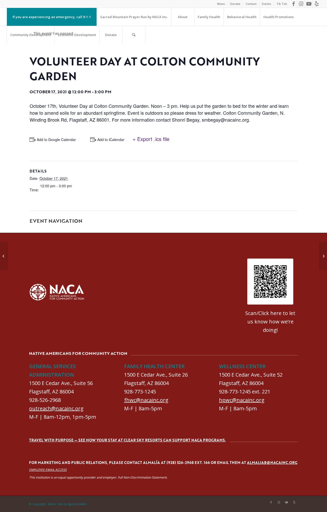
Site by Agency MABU (72, 504)
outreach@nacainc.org (56, 408)
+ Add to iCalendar (109, 139)
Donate (235, 4)
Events (266, 4)
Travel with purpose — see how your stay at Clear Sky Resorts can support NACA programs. (127, 440)
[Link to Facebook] (293, 4)
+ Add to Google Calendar (55, 139)
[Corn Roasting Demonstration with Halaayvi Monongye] (4, 256)
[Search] (133, 35)
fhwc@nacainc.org (146, 400)
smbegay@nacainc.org (225, 119)
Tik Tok (281, 4)
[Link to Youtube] (308, 4)
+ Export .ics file (151, 139)
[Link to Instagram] (301, 4)
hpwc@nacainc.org (241, 400)
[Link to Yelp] (316, 4)
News (221, 4)
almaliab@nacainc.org (272, 462)
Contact (251, 4)
